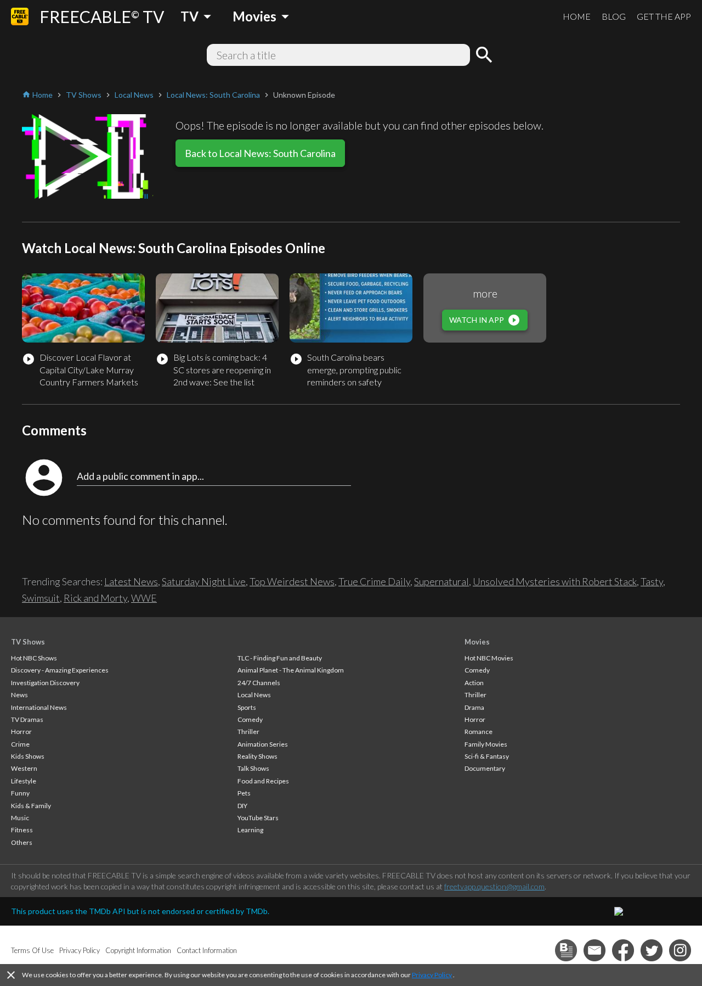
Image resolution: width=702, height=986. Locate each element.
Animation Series (262, 744)
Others (21, 842)
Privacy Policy (432, 975)
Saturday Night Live (204, 581)
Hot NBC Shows (34, 658)
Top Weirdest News (292, 581)
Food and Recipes (263, 781)
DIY (242, 806)
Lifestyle (23, 781)
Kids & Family (31, 806)
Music (20, 818)
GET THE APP (664, 16)
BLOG (614, 16)
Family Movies (486, 744)
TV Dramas (27, 719)
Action (474, 683)
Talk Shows (253, 768)
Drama (474, 707)
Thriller (248, 731)
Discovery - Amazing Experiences (60, 670)
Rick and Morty (95, 598)
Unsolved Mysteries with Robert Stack (555, 581)
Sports (246, 707)
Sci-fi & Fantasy (487, 756)
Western (24, 768)
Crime (20, 744)
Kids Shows (27, 756)
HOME (577, 16)
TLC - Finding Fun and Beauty (279, 658)
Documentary (485, 768)
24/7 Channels (258, 683)
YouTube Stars (258, 818)
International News (39, 707)
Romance (478, 731)
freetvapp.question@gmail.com (494, 886)
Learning (250, 830)
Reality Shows (257, 756)
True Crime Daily (374, 581)
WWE (144, 598)
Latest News (131, 581)
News (19, 695)
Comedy (250, 719)
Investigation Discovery (45, 683)
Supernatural (441, 581)
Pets (244, 793)
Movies (477, 641)
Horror (21, 731)
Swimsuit (41, 598)
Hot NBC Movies (489, 658)
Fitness (22, 830)
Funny (20, 793)
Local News (254, 695)
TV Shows (28, 641)
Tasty (652, 581)
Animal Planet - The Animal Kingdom (290, 670)
